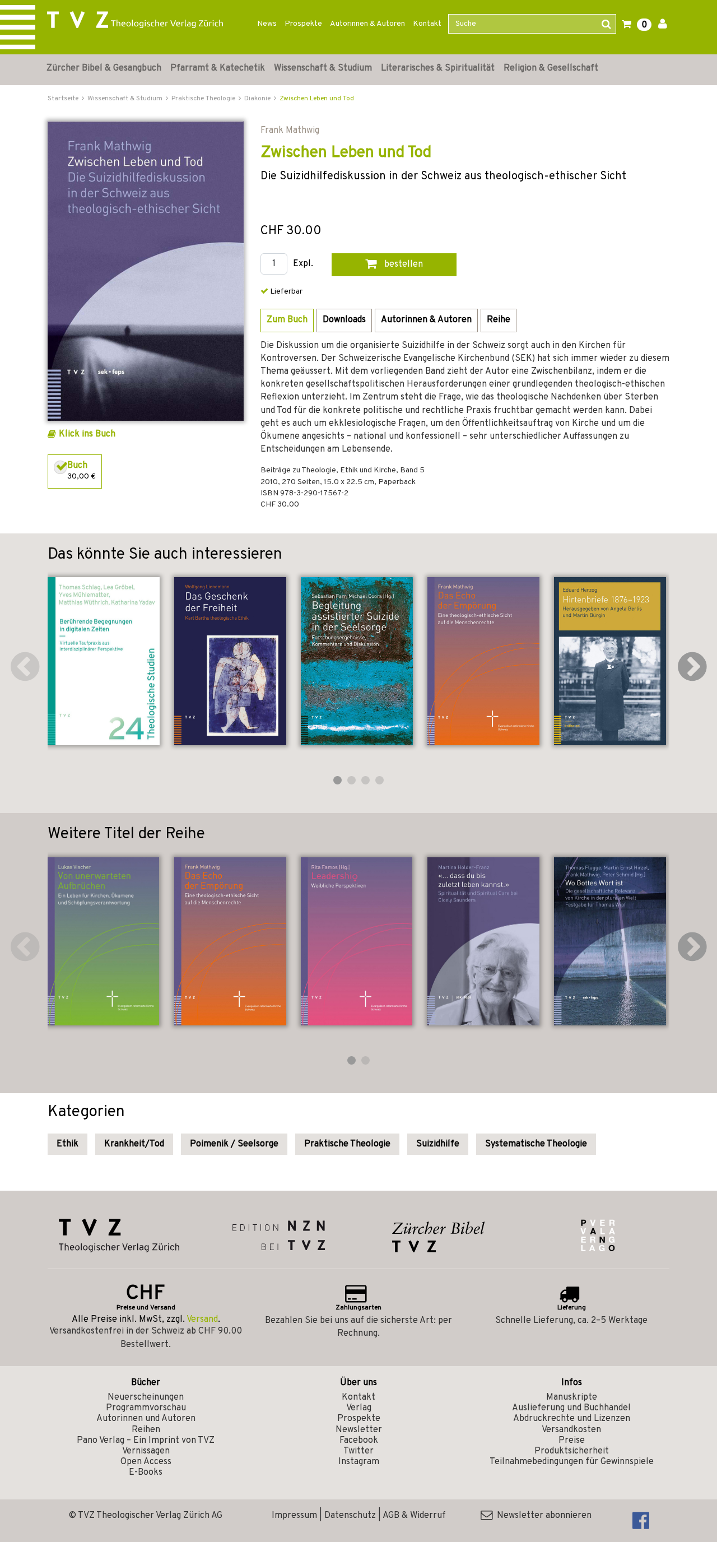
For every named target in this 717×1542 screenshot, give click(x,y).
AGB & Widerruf (414, 1515)
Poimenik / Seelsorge (234, 1144)
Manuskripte (571, 1397)
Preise (571, 1440)
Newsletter (359, 1430)
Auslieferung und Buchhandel (571, 1408)
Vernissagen (146, 1451)
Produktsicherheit (571, 1451)
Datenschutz (350, 1515)
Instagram (358, 1461)
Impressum (294, 1515)
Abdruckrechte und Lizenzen (571, 1418)
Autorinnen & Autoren (367, 24)
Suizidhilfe (437, 1144)
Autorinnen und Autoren (145, 1418)
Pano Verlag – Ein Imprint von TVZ (146, 1440)
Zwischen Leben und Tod (317, 98)
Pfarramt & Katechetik (217, 68)
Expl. (303, 264)
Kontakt (427, 24)
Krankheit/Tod (134, 1144)
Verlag (358, 1408)
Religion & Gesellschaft (551, 68)
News (267, 24)
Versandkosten (571, 1430)
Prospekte (303, 24)
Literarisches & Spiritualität (438, 68)
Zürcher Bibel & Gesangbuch (103, 68)
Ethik (67, 1144)
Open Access (145, 1461)
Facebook (358, 1440)
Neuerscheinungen (146, 1397)
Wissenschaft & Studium (323, 68)
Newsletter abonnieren (542, 1515)
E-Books (145, 1472)
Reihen (146, 1430)
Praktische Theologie (347, 1144)
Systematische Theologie (536, 1144)
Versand (202, 1319)
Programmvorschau (146, 1408)
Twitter (358, 1451)
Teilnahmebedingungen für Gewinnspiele (572, 1461)
